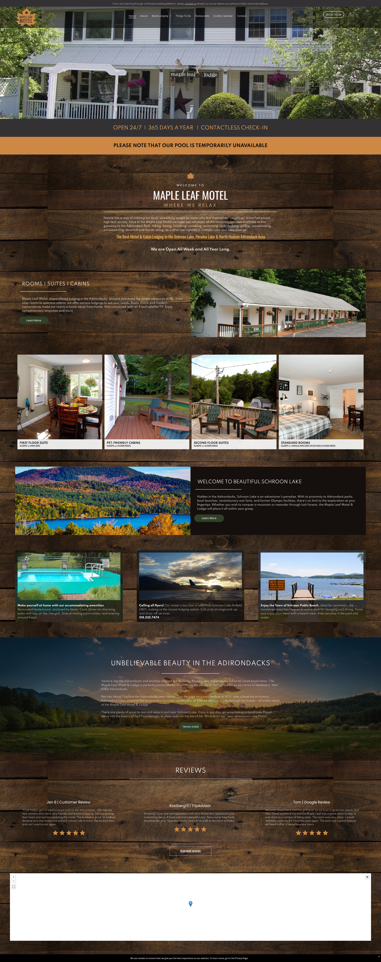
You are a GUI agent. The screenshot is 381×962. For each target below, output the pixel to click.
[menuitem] (132, 16)
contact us (190, 4)
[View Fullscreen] (14, 887)
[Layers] (367, 877)
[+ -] (190, 907)
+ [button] (14, 877)
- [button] (14, 881)
